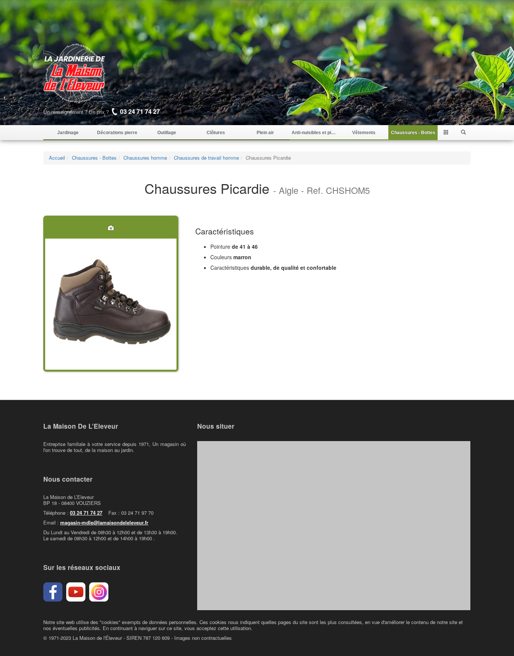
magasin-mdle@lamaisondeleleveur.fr (104, 522)
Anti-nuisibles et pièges (314, 132)
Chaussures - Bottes (413, 132)
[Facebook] (52, 592)
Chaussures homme (145, 157)
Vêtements (364, 132)
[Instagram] (98, 592)
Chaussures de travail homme (206, 157)
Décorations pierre (117, 132)
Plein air (265, 132)
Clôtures (216, 132)
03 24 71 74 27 (86, 512)
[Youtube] (75, 592)
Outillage (166, 132)
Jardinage (68, 132)
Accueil (57, 157)
